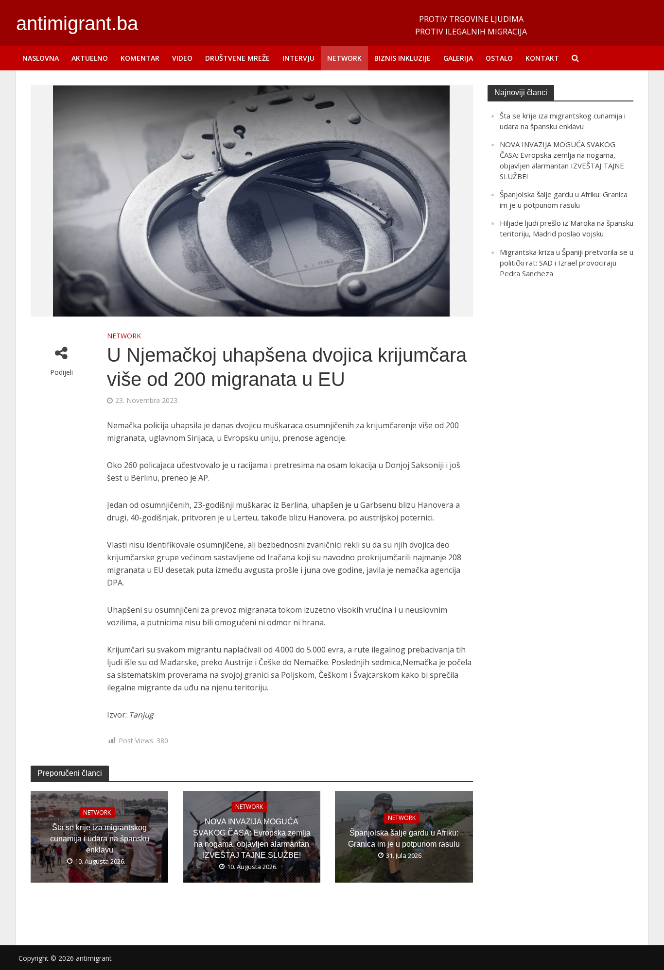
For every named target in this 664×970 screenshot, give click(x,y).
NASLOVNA (40, 58)
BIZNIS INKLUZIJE (402, 58)
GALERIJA (458, 58)
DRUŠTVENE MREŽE (237, 58)
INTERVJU (298, 58)
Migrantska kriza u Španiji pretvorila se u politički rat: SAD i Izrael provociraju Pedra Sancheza (566, 262)
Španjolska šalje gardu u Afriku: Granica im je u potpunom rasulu (404, 839)
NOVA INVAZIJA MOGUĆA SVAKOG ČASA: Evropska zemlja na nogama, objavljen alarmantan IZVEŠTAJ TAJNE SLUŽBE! (252, 839)
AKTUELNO (89, 58)
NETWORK (344, 58)
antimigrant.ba (77, 23)
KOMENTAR (140, 58)
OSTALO (499, 58)
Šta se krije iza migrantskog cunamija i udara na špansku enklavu (99, 838)
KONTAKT (542, 58)
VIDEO (182, 58)
